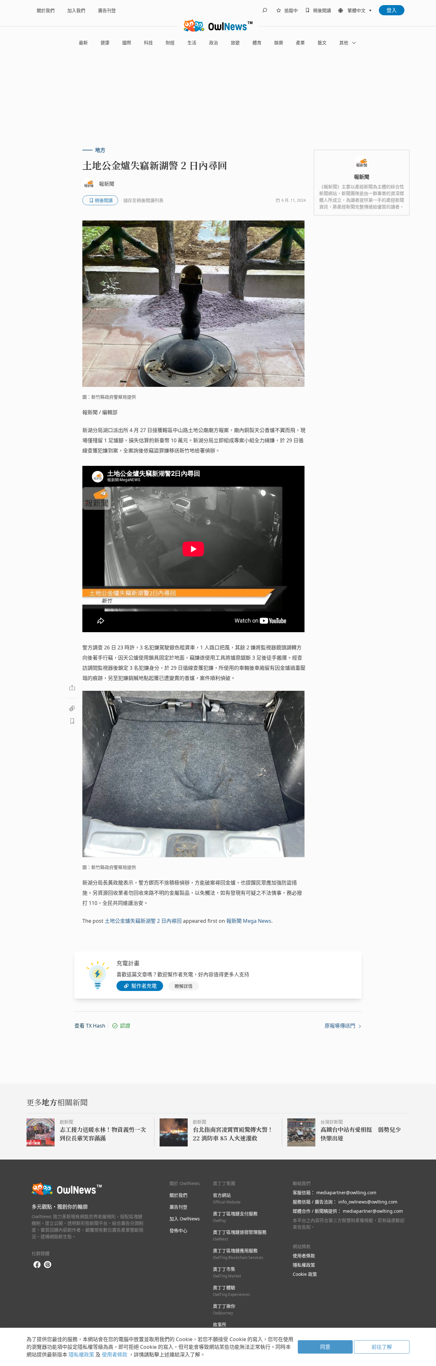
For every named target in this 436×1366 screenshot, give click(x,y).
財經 (170, 43)
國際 (126, 43)
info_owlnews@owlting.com (367, 1202)
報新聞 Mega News (248, 920)
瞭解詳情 (183, 986)
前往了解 (382, 1346)
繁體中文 (356, 10)
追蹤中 (291, 10)
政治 (213, 43)
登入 (392, 10)
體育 (256, 43)
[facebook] (37, 1265)
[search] (264, 10)
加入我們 (76, 10)
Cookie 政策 (305, 1274)
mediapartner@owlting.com (346, 1192)
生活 (191, 43)
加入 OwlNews (184, 1219)
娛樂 (278, 43)
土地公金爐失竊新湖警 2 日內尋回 (143, 920)
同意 (325, 1346)
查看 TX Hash (89, 1025)
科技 (148, 43)
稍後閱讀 (322, 10)
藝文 (322, 43)
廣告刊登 (107, 10)
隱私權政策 (304, 1265)
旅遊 (235, 43)
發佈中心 (178, 1230)
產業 (300, 43)
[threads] (47, 1264)
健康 (105, 43)
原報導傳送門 (341, 1025)
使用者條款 (304, 1256)
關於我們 (46, 10)
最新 (83, 43)
